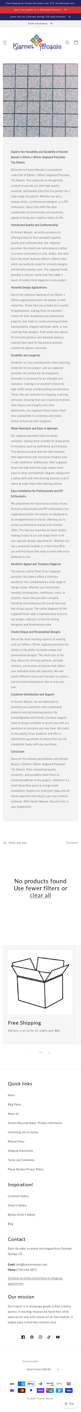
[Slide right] (49, 1052)
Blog (10, 1224)
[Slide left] (32, 1052)
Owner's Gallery (17, 1205)
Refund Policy (16, 1141)
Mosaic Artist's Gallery (21, 1214)
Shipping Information (20, 1151)
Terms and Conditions (21, 1160)
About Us (13, 1113)
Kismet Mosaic (45, 1398)
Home (11, 1095)
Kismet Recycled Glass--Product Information (35, 1123)
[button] (5, 42)
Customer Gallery (18, 1196)
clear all (40, 895)
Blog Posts (14, 1104)
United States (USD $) (39, 1369)
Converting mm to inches (23, 1132)
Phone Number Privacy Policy (25, 1169)
